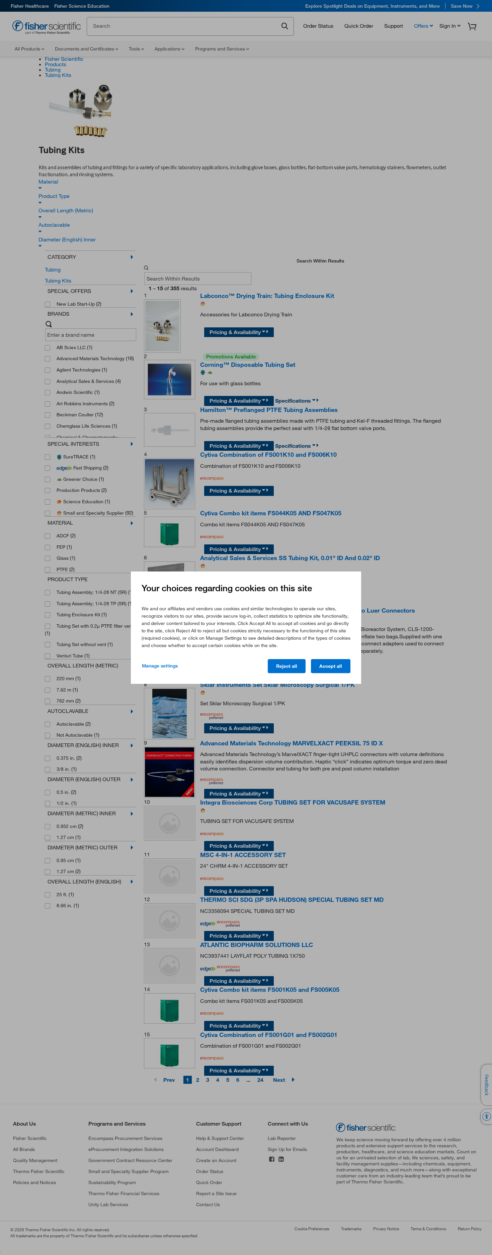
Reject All (286, 666)
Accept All (330, 666)
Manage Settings (160, 666)
